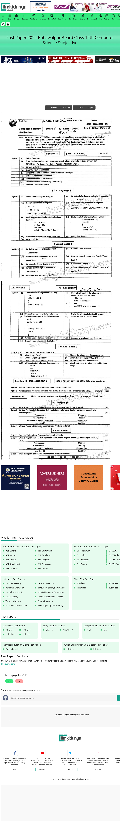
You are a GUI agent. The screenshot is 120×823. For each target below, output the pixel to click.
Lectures (43, 19)
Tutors (106, 19)
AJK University (12, 596)
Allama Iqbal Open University (50, 605)
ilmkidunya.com (8, 664)
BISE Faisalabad (44, 555)
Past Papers (62, 19)
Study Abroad (92, 19)
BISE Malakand (83, 559)
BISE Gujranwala (45, 550)
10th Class (26, 630)
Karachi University (46, 583)
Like (14, 769)
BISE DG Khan (12, 568)
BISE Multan (11, 555)
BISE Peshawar (83, 550)
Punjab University (13, 583)
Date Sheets (73, 19)
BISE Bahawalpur (45, 564)
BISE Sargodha (44, 559)
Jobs (100, 19)
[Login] (8, 24)
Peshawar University (15, 587)
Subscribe (42, 769)
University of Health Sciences (50, 596)
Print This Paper (86, 107)
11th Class (81, 587)
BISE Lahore (11, 550)
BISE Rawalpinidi (13, 564)
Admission (33, 19)
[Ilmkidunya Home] (14, 7)
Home (3, 19)
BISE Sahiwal (11, 559)
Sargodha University (14, 592)
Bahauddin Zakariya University (51, 587)
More (113, 19)
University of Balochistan (16, 605)
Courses (25, 19)
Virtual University (13, 601)
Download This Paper (60, 107)
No (19, 681)
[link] (40, 6)
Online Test (52, 19)
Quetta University (45, 601)
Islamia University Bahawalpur (51, 592)
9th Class (81, 583)
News (9, 19)
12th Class (26, 634)
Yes (9, 681)
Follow (70, 769)
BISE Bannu (82, 564)
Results (82, 19)
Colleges (17, 19)
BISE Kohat (81, 555)
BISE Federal (43, 568)
